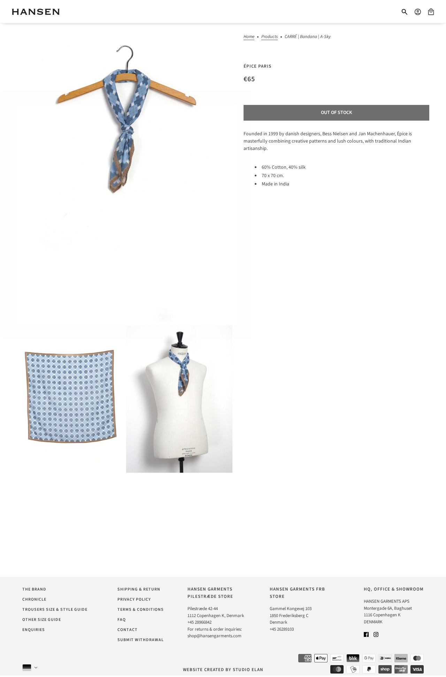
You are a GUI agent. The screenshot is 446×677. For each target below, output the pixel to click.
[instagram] (376, 634)
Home (249, 37)
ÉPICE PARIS (257, 66)
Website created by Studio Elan (223, 670)
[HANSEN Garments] (35, 12)
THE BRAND (34, 589)
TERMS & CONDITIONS (140, 610)
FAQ (121, 620)
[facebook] (366, 634)
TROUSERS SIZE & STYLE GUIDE (54, 610)
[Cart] (431, 12)
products (269, 37)
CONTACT (127, 630)
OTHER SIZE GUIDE (41, 620)
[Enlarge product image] (124, 172)
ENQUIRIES (33, 630)
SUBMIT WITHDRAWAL (140, 640)
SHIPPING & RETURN (138, 589)
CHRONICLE (34, 599)
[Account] (418, 12)
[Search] (404, 12)
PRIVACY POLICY (134, 599)
